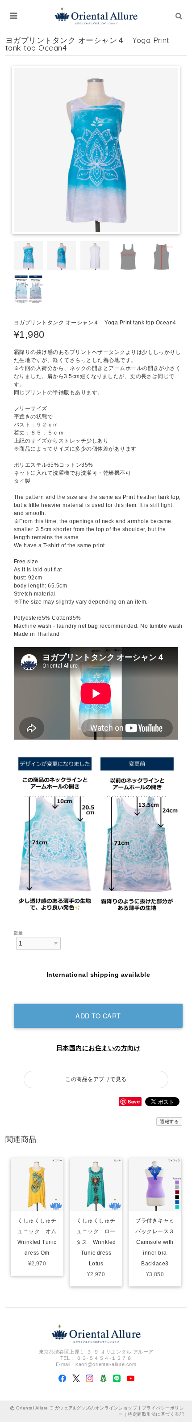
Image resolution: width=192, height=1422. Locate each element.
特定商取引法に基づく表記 (156, 1414)
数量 (18, 932)
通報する (169, 1121)
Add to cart (98, 1015)
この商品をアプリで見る (95, 1079)
